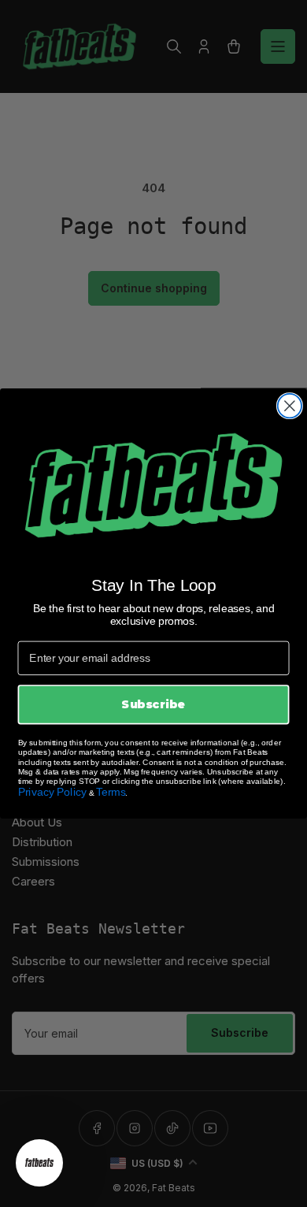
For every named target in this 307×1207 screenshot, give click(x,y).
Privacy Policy (52, 791)
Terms (110, 791)
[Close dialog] (289, 406)
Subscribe (153, 704)
